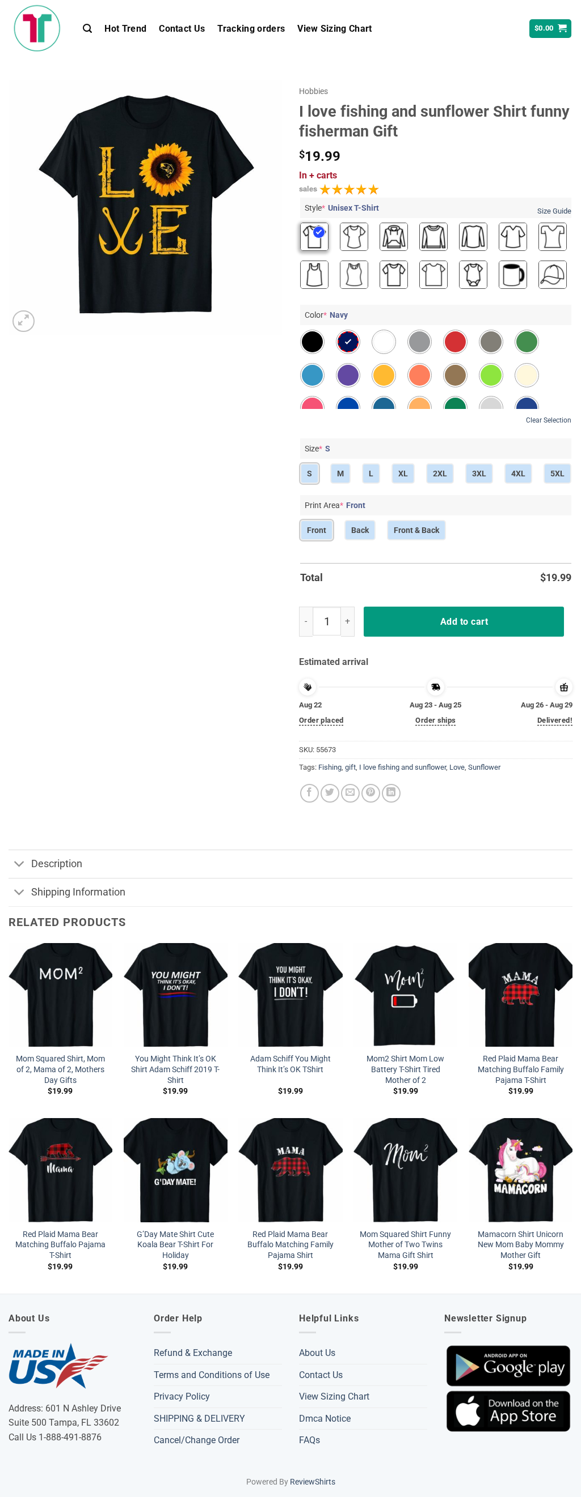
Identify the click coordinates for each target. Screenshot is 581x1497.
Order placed (321, 720)
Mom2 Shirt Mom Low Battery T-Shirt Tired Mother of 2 (405, 1069)
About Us (317, 1352)
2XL (440, 473)
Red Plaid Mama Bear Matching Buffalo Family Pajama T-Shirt (521, 1069)
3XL (479, 473)
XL (403, 473)
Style (342, 207)
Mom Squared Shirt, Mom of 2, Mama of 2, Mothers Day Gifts (60, 1069)
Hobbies (313, 91)
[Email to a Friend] (350, 793)
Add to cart (464, 621)
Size (317, 448)
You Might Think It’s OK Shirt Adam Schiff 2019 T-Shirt (175, 1069)
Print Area (335, 505)
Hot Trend (125, 28)
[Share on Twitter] (330, 793)
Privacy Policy (182, 1396)
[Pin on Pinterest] (370, 793)
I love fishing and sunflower (402, 767)
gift (350, 767)
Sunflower (484, 767)
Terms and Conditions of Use (212, 1375)
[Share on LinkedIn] (391, 793)
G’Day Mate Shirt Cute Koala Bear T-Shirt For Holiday (175, 1245)
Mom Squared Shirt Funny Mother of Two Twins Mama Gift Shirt (405, 1245)
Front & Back (416, 530)
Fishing (330, 767)
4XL (518, 473)
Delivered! (554, 720)
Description (56, 863)
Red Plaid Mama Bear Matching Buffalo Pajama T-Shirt (60, 1245)
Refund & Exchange (193, 1352)
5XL (557, 473)
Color (326, 314)
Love (457, 767)
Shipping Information (78, 892)
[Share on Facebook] (309, 793)
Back (360, 530)
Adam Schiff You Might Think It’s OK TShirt (290, 1064)
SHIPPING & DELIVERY (199, 1418)
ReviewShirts (312, 1482)
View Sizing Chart (334, 28)
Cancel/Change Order (196, 1440)
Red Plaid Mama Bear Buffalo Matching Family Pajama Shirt (290, 1245)
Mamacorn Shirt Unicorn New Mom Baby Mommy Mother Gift (521, 1245)
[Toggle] (20, 865)
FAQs (309, 1440)
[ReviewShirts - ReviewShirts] (37, 28)
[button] (87, 29)
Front (316, 530)
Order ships (435, 720)
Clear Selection (548, 420)
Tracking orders (251, 28)
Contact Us (182, 28)
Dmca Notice (325, 1418)
